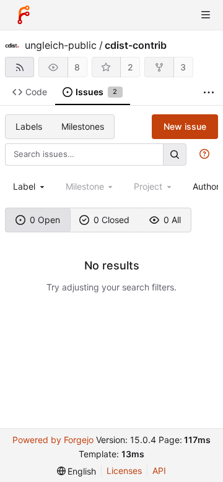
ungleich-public (61, 45)
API (159, 470)
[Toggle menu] (206, 15)
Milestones (82, 126)
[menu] (77, 471)
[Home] (23, 15)
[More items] (208, 92)
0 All (172, 219)
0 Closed (111, 219)
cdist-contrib (136, 45)
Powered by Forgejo (53, 439)
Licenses (124, 470)
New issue (185, 126)
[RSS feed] (19, 67)
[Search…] (174, 154)
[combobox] (30, 186)
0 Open (45, 219)
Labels (28, 126)
